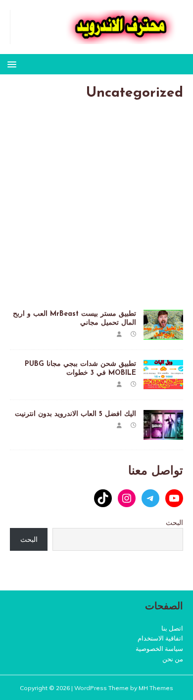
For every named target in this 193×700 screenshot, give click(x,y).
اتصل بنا (172, 628)
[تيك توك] (103, 498)
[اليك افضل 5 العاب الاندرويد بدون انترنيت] (163, 434)
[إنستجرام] (127, 498)
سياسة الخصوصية (159, 648)
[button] (13, 64)
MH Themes (156, 688)
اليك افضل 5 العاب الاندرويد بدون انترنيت (75, 414)
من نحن (172, 659)
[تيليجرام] (150, 498)
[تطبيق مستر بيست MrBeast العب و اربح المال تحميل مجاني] (163, 333)
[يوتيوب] (174, 498)
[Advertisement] (96, 209)
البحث (174, 522)
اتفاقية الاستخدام (160, 638)
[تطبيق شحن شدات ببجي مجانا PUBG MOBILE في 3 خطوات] (163, 383)
